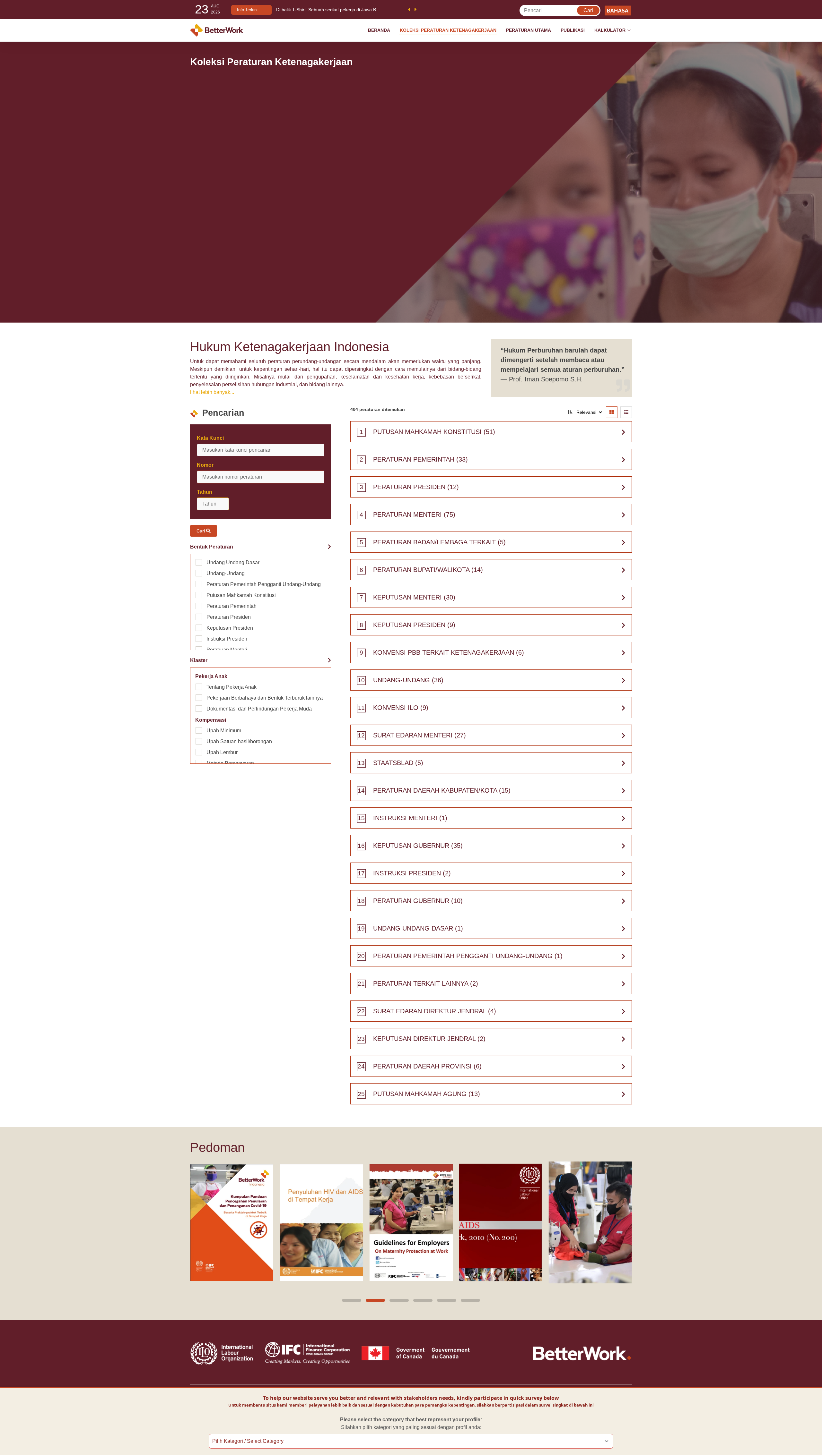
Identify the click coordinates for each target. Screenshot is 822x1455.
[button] (351, 1300)
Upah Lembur (222, 752)
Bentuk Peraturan (211, 546)
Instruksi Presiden (226, 639)
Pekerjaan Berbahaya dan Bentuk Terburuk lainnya (264, 698)
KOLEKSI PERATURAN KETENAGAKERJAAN (448, 30)
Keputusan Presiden (229, 628)
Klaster (198, 660)
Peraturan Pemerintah (231, 606)
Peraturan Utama (528, 30)
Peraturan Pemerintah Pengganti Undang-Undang (263, 584)
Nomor (205, 465)
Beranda (379, 30)
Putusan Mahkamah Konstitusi (241, 595)
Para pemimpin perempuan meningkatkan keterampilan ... (335, 9)
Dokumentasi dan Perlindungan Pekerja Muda (259, 708)
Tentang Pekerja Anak (231, 687)
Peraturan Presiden (228, 617)
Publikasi (573, 30)
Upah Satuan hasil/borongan (239, 741)
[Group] (611, 412)
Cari (201, 530)
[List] (626, 412)
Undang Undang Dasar (232, 562)
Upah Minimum (223, 730)
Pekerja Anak (211, 676)
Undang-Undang (225, 573)
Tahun (204, 492)
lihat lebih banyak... (212, 392)
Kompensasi (210, 720)
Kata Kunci (210, 438)
